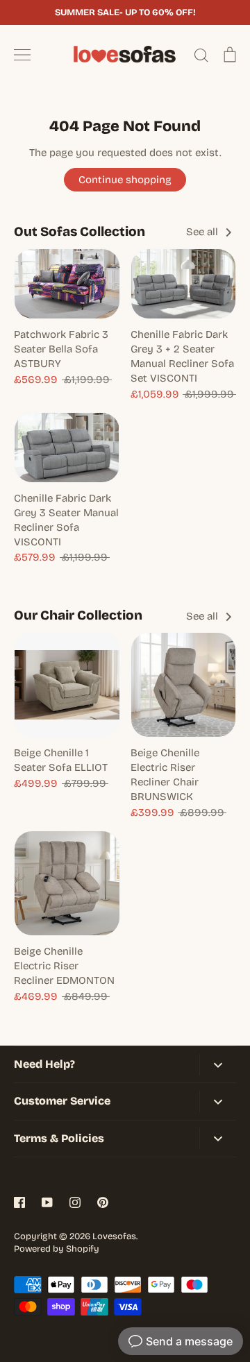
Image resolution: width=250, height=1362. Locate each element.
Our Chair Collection (78, 615)
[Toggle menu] (22, 54)
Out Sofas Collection (79, 231)
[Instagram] (75, 1202)
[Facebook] (19, 1202)
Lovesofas (114, 1236)
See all (203, 231)
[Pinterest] (103, 1202)
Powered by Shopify (56, 1248)
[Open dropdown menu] (217, 1064)
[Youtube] (47, 1202)
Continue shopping (125, 179)
